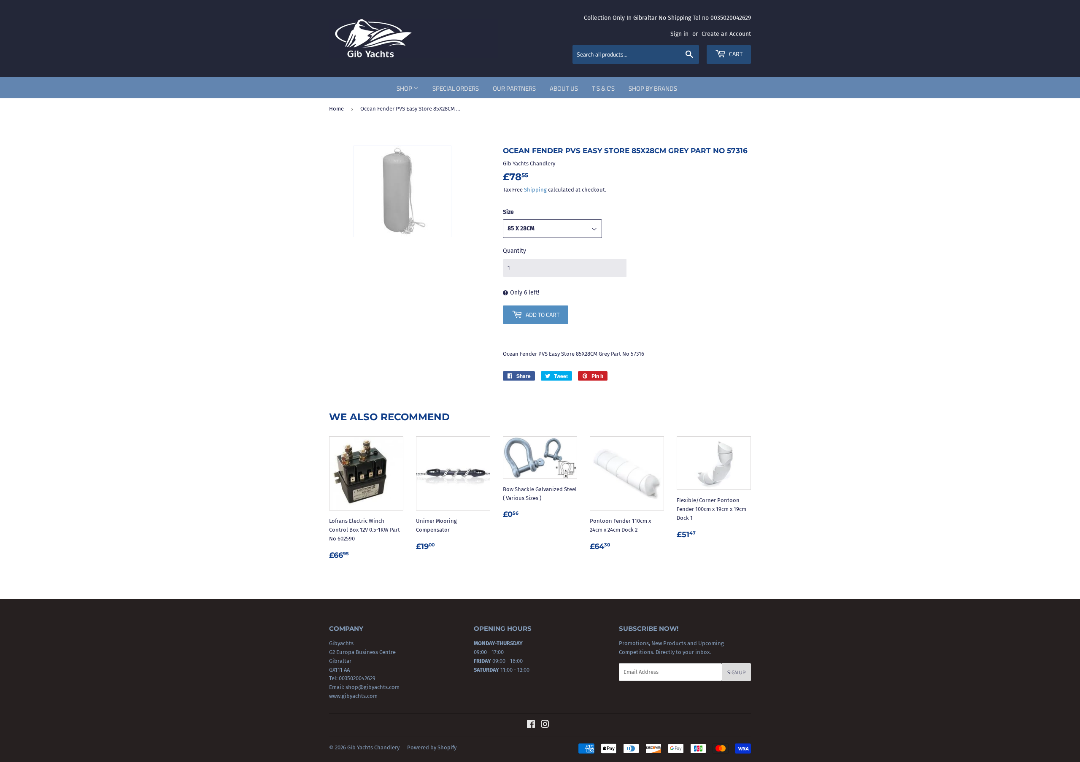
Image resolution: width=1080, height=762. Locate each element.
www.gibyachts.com (353, 696)
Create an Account (726, 34)
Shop (405, 88)
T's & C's (603, 88)
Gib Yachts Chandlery (373, 747)
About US (564, 88)
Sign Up (736, 672)
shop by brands (653, 88)
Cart (735, 53)
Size (508, 212)
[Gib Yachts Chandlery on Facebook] (530, 725)
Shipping (535, 189)
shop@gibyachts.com (372, 687)
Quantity (514, 250)
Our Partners (514, 88)
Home (336, 108)
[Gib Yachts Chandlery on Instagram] (545, 725)
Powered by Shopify (431, 747)
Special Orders (455, 88)
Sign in (679, 34)
